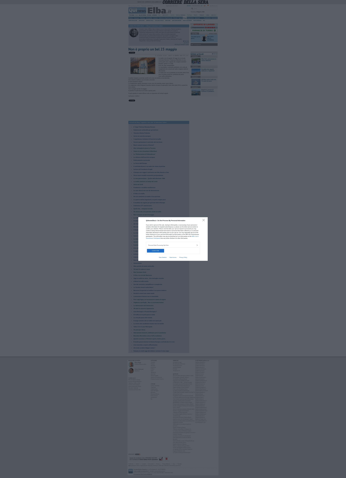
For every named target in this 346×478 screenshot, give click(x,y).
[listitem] (173, 245)
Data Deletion (163, 257)
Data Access (173, 257)
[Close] (204, 220)
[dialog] (173, 239)
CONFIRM (155, 250)
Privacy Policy (183, 257)
